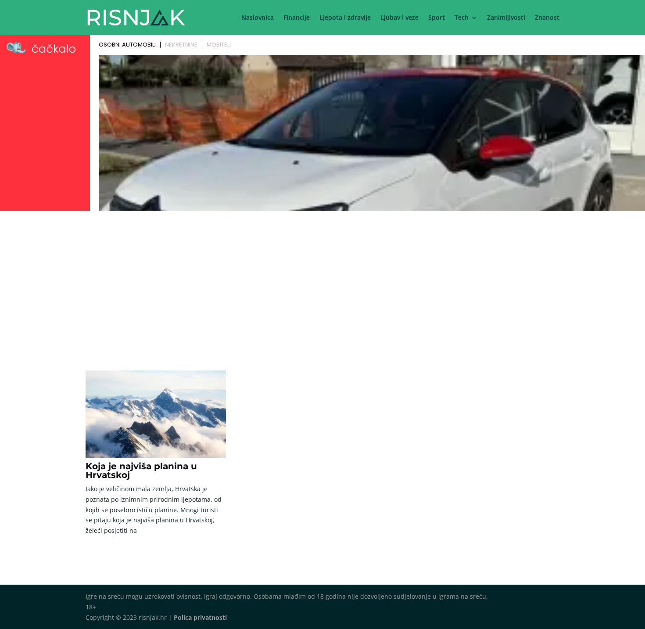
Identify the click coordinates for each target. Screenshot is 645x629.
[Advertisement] (322, 279)
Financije (296, 18)
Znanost (547, 18)
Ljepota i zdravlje (345, 18)
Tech (462, 18)
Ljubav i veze (399, 18)
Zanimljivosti (506, 18)
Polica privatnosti (200, 617)
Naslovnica (257, 18)
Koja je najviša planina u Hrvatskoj (141, 470)
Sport (436, 18)
